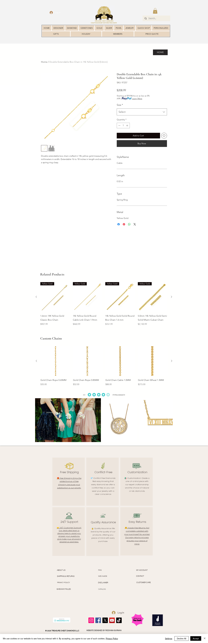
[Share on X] (134, 224)
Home (44, 62)
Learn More (137, 98)
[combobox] (142, 112)
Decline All (181, 638)
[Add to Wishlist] (164, 136)
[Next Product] (171, 297)
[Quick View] (55, 361)
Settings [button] (168, 638)
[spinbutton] (123, 125)
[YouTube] (112, 620)
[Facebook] (98, 620)
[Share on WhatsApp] (129, 224)
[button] (155, 11)
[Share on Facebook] (118, 224)
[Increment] (127, 125)
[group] (104, 306)
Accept (196, 638)
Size (120, 104)
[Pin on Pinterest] (124, 224)
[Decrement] (119, 125)
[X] (105, 620)
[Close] (204, 638)
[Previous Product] (36, 297)
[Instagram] (91, 620)
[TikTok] (119, 620)
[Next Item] (168, 420)
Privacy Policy (112, 638)
